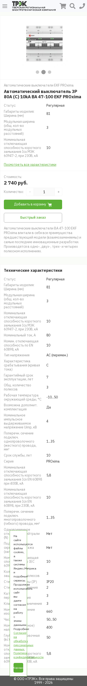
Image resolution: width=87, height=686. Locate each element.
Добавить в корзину (30, 204)
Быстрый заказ (33, 217)
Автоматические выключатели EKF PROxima (39, 85)
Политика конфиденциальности (29, 655)
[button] (38, 72)
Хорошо (18, 667)
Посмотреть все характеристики (30, 164)
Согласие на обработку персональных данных (23, 641)
